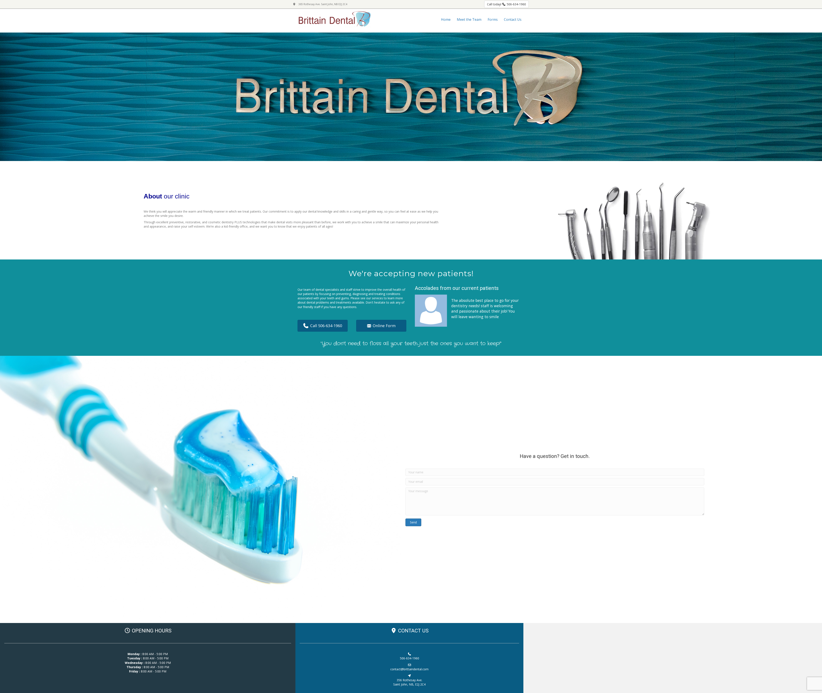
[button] (413, 522)
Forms (493, 19)
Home (446, 19)
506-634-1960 (409, 658)
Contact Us (512, 19)
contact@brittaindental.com (409, 669)
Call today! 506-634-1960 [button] (506, 4)
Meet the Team (469, 19)
